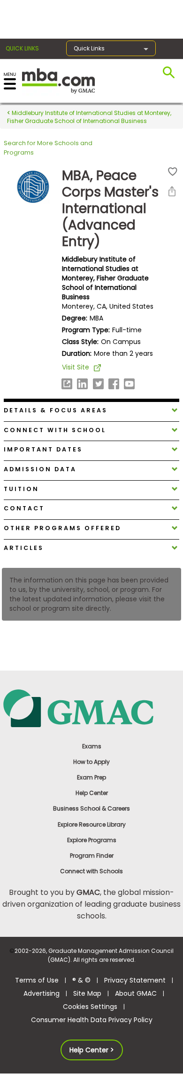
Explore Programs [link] (91, 840)
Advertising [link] (41, 993)
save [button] (172, 171)
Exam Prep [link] (91, 777)
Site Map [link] (87, 993)
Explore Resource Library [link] (92, 824)
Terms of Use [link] (37, 980)
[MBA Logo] (58, 80)
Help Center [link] (92, 793)
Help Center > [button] (91, 1050)
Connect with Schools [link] (91, 871)
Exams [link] (91, 746)
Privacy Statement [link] (135, 980)
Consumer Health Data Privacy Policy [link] (91, 1019)
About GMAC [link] (136, 993)
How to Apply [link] (91, 762)
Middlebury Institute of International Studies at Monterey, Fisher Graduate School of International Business (89, 117)
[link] (91, 708)
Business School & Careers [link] (91, 808)
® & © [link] (81, 980)
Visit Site (75, 367)
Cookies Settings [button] (90, 1006)
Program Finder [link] (92, 856)
